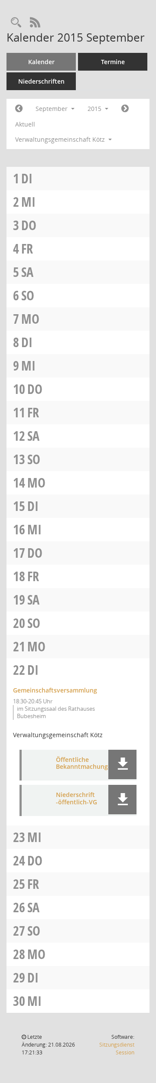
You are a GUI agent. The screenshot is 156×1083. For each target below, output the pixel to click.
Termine (113, 62)
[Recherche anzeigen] (16, 23)
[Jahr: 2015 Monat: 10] (125, 109)
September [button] (52, 108)
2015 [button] (95, 108)
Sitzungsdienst (116, 1048)
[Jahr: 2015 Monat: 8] (19, 109)
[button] (122, 764)
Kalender (41, 62)
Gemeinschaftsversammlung (55, 690)
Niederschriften (41, 81)
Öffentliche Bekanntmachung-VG (87, 763)
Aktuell (25, 124)
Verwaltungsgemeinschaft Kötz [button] (61, 139)
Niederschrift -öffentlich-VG (76, 798)
